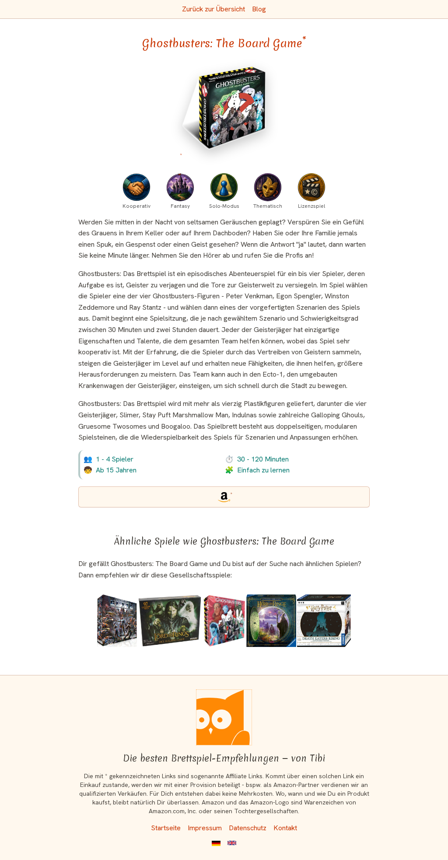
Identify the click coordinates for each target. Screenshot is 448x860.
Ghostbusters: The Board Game (224, 43)
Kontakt (285, 827)
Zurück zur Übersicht (213, 9)
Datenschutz (247, 827)
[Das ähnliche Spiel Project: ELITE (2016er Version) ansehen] (117, 620)
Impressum (205, 827)
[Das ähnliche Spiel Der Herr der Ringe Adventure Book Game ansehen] (271, 620)
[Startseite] (224, 717)
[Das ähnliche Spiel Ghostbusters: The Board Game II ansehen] (224, 620)
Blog (259, 9)
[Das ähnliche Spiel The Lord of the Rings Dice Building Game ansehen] (170, 620)
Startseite (166, 827)
